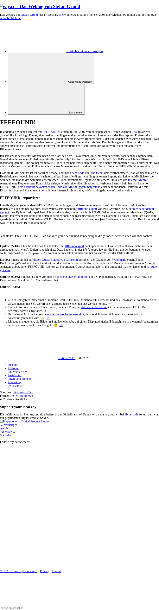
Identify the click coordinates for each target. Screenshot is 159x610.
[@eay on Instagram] (29, 534)
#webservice (15, 385)
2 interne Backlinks (15, 399)
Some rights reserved (18, 571)
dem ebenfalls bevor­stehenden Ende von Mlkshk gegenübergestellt (59, 187)
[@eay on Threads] (88, 504)
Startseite (5, 435)
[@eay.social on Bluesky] (88, 475)
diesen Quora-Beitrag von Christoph (55, 259)
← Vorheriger (8, 425)
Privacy (44, 571)
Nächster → (8, 431)
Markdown (26, 395)
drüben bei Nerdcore (94, 307)
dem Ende (78, 173)
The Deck (96, 173)
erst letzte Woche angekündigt (65, 314)
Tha (134, 131)
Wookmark (119, 259)
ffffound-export (87, 208)
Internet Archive (138, 180)
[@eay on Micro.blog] (29, 504)
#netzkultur (15, 375)
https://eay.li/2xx (23, 392)
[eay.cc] (40, 6)
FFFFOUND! (51, 131)
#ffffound (13, 368)
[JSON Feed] (29, 564)
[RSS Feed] (88, 564)
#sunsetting (15, 382)
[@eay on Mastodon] (29, 475)
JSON (14, 395)
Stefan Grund (29, 14)
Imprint (56, 571)
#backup (13, 364)
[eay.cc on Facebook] (88, 534)
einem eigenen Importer (74, 276)
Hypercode (131, 414)
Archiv (4, 428)
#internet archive (18, 371)
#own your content (19, 378)
